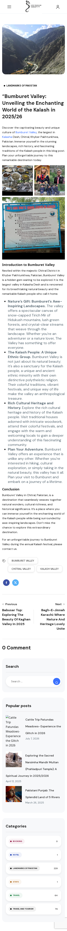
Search (12, 666)
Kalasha (7, 137)
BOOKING (17, 841)
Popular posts (18, 705)
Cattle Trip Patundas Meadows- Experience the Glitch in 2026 (43, 726)
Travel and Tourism (23, 909)
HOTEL (16, 855)
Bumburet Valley (26, 132)
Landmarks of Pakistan (21, 85)
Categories (16, 826)
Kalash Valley (49, 568)
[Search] (56, 681)
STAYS (16, 882)
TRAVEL (16, 895)
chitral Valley (21, 568)
